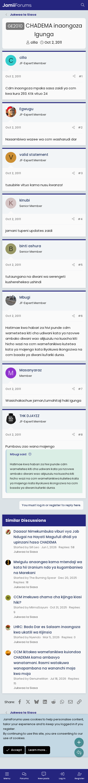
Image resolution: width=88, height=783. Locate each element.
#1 (81, 76)
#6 (80, 316)
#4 (80, 219)
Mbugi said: (18, 454)
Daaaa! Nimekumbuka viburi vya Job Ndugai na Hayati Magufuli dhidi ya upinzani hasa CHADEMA (46, 537)
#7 (80, 389)
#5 (80, 265)
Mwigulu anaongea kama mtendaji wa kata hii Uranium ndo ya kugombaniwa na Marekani (48, 567)
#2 (80, 127)
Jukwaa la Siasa (26, 552)
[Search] (82, 5)
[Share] (74, 77)
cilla (34, 42)
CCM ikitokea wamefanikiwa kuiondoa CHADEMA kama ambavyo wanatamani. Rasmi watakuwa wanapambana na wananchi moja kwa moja (47, 663)
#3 (80, 173)
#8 (80, 434)
